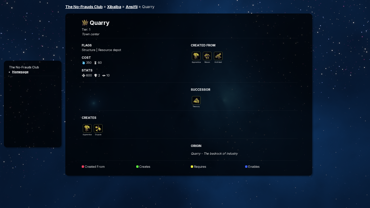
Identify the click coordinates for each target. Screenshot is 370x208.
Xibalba (114, 6)
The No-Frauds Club (84, 6)
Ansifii (132, 6)
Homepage (20, 72)
